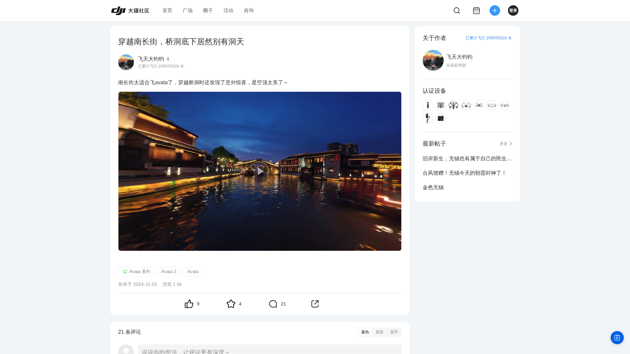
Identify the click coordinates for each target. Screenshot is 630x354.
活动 (228, 10)
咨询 (249, 10)
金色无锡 (433, 187)
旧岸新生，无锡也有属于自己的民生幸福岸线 (467, 158)
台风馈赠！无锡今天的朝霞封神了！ (465, 173)
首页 (167, 10)
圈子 (208, 10)
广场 (188, 10)
